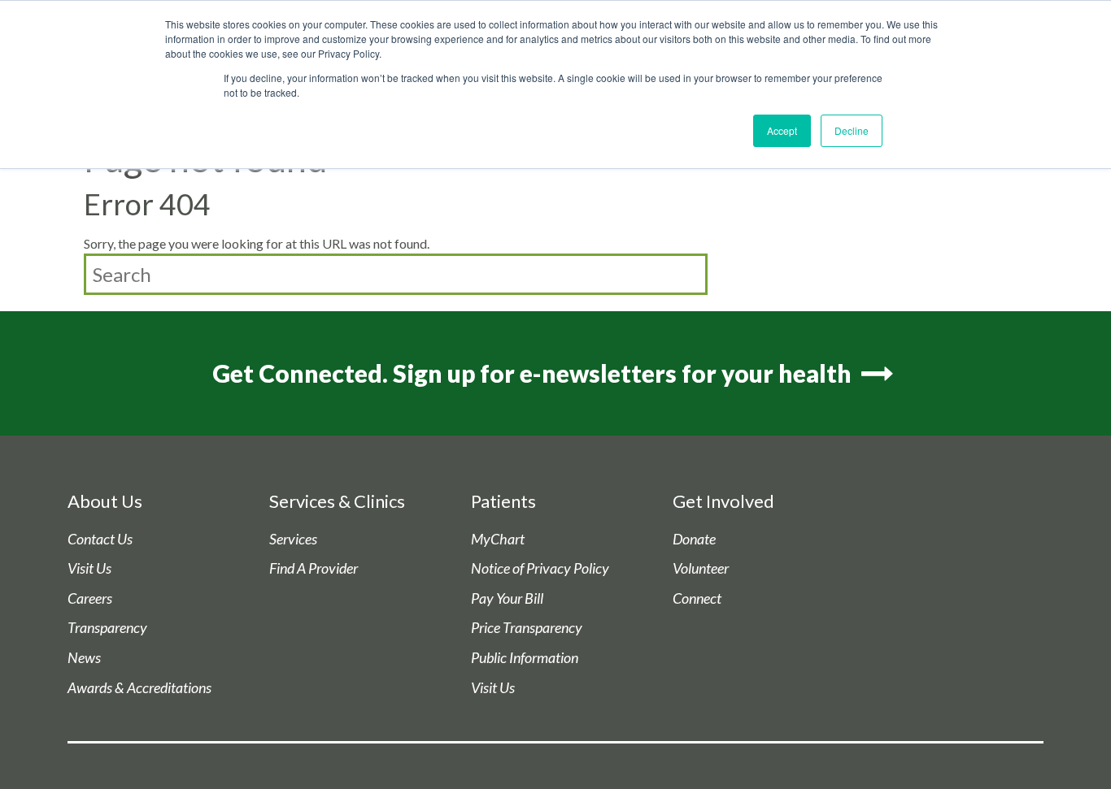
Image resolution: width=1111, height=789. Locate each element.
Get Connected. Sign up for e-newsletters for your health (534, 373)
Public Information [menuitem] (524, 657)
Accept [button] (782, 130)
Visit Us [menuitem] (89, 568)
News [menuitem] (84, 657)
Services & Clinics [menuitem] (337, 501)
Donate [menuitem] (694, 539)
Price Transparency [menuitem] (526, 627)
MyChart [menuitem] (498, 539)
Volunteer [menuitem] (701, 568)
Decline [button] (851, 130)
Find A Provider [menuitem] (313, 568)
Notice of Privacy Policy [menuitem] (540, 568)
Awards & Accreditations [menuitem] (139, 687)
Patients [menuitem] (503, 501)
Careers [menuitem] (90, 598)
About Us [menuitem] (105, 501)
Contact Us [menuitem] (100, 539)
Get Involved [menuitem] (723, 501)
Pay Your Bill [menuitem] (507, 598)
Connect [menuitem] (697, 598)
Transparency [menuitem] (107, 627)
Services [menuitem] (293, 539)
